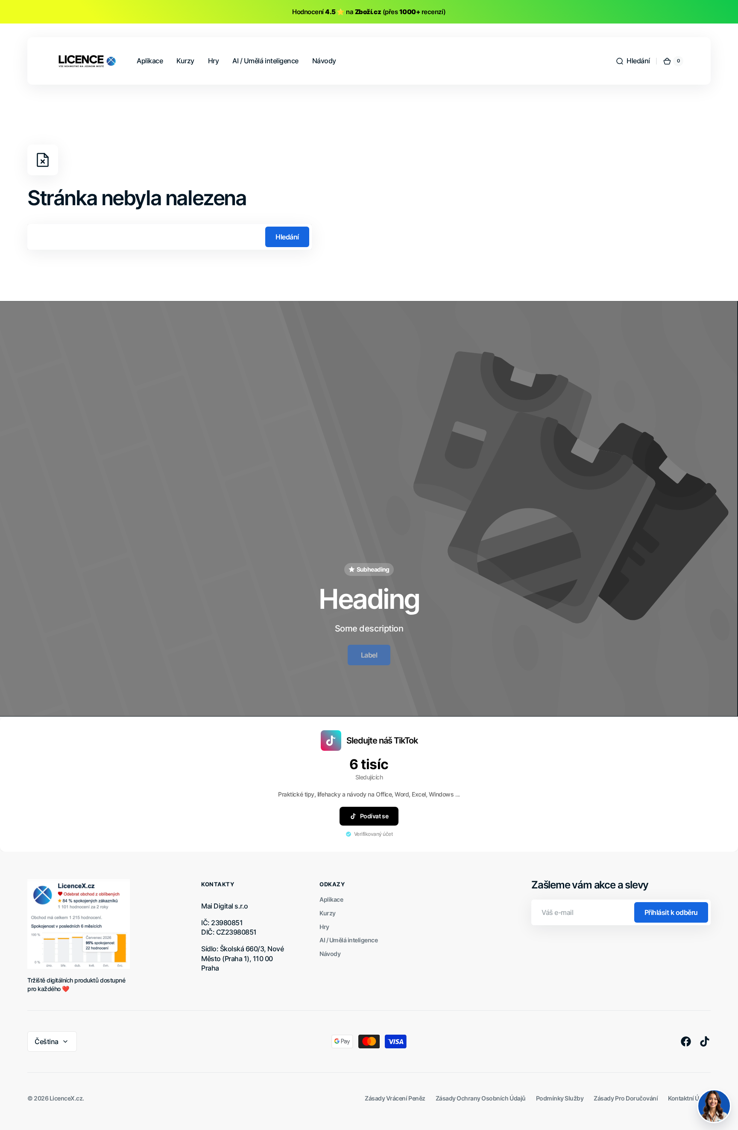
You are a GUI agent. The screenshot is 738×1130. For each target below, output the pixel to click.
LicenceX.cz (66, 1098)
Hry (324, 926)
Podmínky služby (560, 1098)
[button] (632, 61)
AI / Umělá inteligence (348, 940)
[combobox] (169, 237)
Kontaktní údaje (689, 1098)
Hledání (287, 237)
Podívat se (374, 816)
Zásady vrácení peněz (395, 1098)
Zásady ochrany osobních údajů (481, 1098)
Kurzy (327, 913)
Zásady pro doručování (626, 1098)
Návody (329, 953)
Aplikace (331, 899)
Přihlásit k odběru (671, 912)
